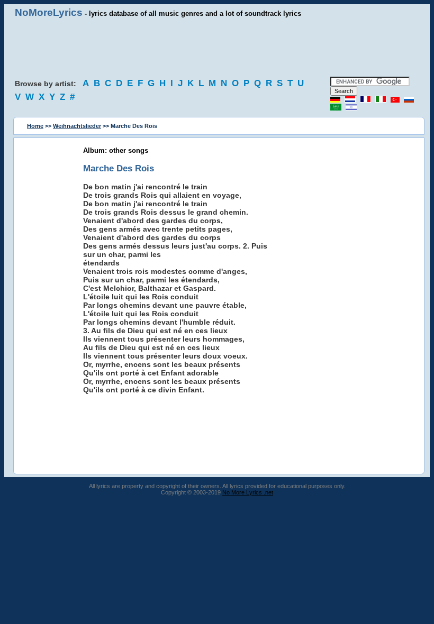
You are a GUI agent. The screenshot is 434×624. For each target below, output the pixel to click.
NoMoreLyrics (49, 12)
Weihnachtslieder (77, 126)
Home (35, 126)
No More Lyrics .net (247, 492)
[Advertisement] (217, 47)
